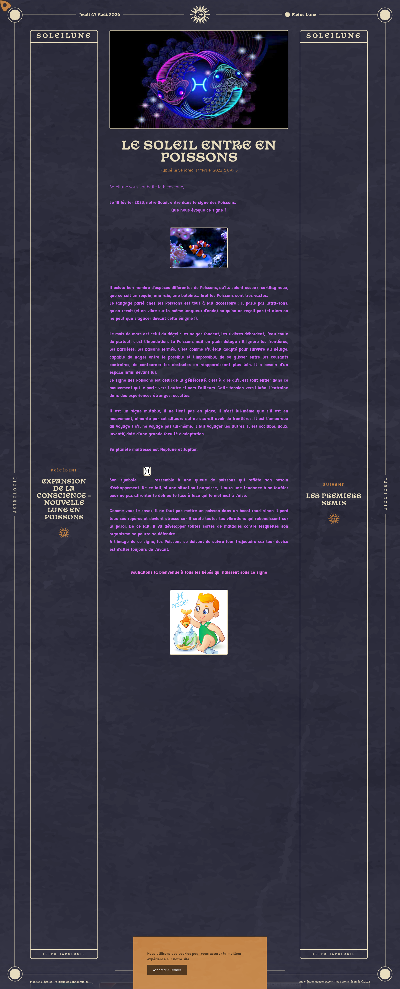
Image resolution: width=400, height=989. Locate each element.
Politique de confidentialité (71, 981)
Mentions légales (41, 981)
